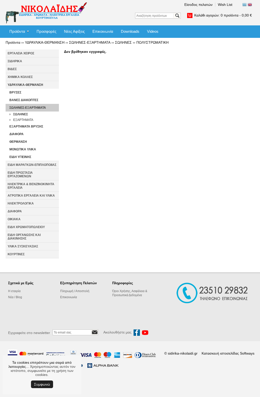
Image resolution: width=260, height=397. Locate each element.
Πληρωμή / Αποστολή (74, 291)
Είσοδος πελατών (198, 5)
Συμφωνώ (42, 384)
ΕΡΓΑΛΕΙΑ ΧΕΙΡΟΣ (21, 53)
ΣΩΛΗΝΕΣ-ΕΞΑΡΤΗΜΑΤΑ (89, 42)
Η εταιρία (14, 291)
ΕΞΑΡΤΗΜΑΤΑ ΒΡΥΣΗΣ (26, 126)
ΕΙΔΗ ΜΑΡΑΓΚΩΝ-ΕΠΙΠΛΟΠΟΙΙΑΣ (32, 165)
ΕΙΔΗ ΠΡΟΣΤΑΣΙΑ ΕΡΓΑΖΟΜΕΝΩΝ (20, 174)
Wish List (225, 5)
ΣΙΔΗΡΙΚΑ (15, 61)
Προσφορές (46, 31)
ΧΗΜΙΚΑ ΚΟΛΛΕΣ (20, 77)
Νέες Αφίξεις (74, 31)
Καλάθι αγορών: (223, 15)
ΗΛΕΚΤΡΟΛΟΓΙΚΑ (21, 203)
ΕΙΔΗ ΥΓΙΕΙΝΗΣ (20, 157)
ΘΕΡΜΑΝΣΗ (18, 142)
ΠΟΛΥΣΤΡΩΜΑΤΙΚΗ (152, 42)
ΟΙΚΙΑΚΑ (14, 219)
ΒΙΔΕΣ (12, 69)
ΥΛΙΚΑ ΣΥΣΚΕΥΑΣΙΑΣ (23, 246)
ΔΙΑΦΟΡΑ (16, 134)
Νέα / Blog (15, 297)
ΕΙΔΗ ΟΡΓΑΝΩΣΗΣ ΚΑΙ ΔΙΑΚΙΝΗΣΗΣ (24, 236)
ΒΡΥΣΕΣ (15, 92)
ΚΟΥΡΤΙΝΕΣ (16, 254)
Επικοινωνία (102, 31)
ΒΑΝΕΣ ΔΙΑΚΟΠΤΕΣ (23, 100)
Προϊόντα (17, 31)
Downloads (130, 31)
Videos (152, 31)
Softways (247, 353)
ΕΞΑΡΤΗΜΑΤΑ (23, 120)
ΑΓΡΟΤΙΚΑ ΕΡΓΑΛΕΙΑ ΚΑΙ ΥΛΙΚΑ (31, 195)
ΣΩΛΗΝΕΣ (123, 42)
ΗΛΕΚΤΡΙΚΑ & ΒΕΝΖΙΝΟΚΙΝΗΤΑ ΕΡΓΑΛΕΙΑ (31, 185)
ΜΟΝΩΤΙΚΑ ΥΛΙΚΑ (22, 149)
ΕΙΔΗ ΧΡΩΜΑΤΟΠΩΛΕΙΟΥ (26, 227)
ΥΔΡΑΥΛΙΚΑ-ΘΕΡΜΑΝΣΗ (44, 42)
